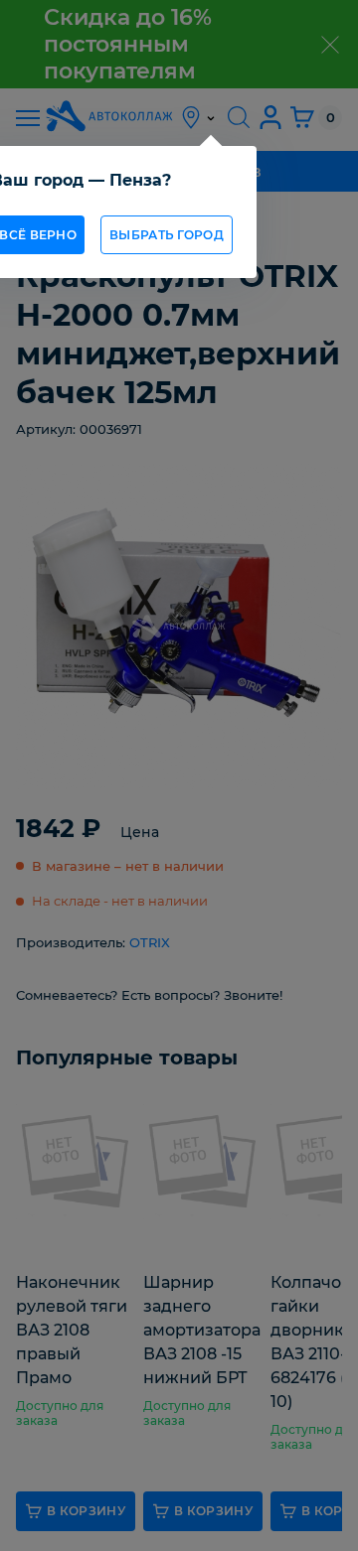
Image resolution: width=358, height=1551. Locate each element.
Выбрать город (166, 234)
